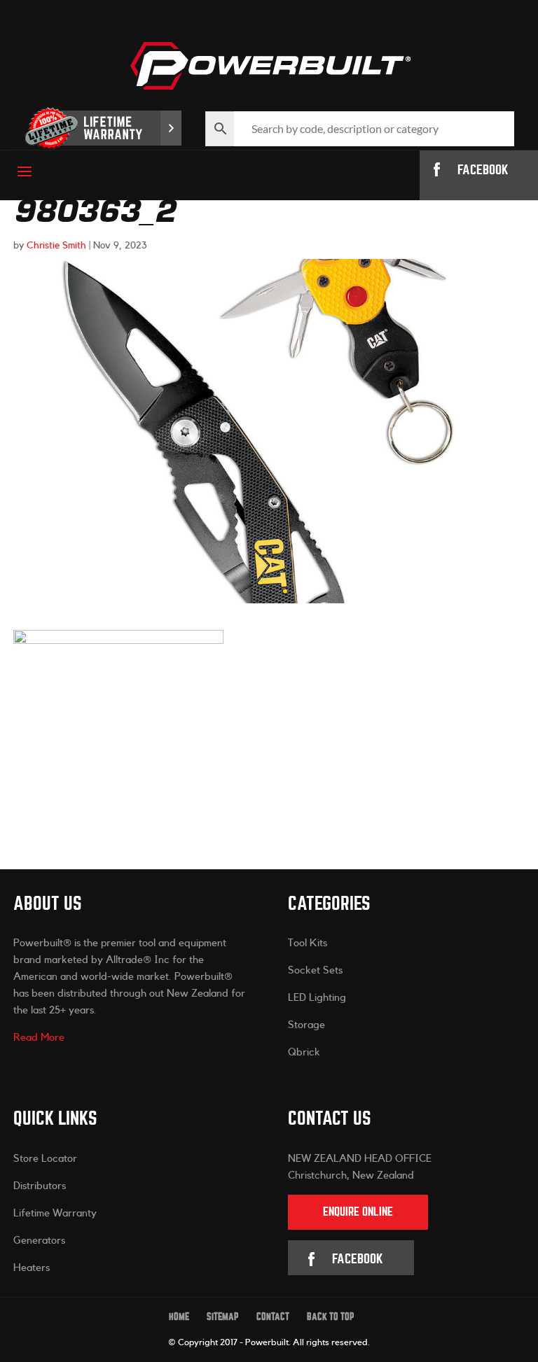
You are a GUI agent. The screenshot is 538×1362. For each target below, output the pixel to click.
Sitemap (223, 1316)
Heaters (31, 1268)
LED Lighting (317, 997)
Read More (38, 1037)
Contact (272, 1316)
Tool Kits (307, 943)
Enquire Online (358, 1212)
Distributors (39, 1186)
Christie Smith (56, 246)
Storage (306, 1025)
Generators (39, 1240)
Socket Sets (315, 970)
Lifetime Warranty (55, 1213)
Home (179, 1316)
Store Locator (45, 1158)
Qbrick (304, 1052)
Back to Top (330, 1316)
